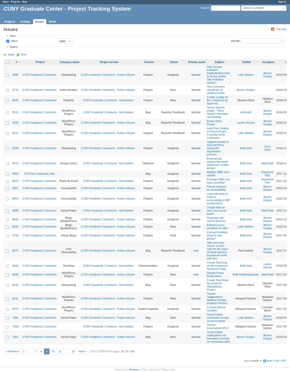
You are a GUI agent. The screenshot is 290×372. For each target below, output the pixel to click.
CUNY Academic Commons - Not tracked (108, 100)
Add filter (235, 40)
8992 (15, 173)
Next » (83, 351)
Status (14, 40)
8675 (15, 250)
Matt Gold (246, 148)
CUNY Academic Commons (39, 74)
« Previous (12, 351)
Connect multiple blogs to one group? (217, 235)
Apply (11, 54)
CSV (276, 360)
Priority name (196, 62)
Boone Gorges (267, 75)
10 (53, 351)
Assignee (268, 62)
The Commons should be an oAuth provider (216, 90)
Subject (219, 62)
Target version (109, 62)
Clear (24, 54)
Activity (25, 21)
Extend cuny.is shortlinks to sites (217, 227)
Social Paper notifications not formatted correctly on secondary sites (218, 337)
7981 (15, 317)
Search (205, 7)
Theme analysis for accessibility (216, 188)
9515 (15, 112)
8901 (15, 188)
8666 (15, 265)
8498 (15, 274)
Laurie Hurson (246, 122)
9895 (15, 74)
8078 (15, 309)
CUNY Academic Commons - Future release (108, 74)
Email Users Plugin (214, 123)
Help (24, 1)
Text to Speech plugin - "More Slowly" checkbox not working (217, 112)
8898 (15, 210)
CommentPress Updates (216, 309)
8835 (15, 226)
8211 (15, 298)
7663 (15, 337)
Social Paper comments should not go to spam (218, 318)
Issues (39, 21)
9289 (15, 122)
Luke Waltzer (246, 74)
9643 (15, 100)
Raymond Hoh (267, 174)
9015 (15, 163)
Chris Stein (267, 148)
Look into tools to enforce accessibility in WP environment (218, 198)
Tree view (281, 29)
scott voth (245, 112)
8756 (15, 235)
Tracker (149, 62)
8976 (15, 181)
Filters (13, 36)
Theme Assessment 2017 (218, 326)
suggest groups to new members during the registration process (218, 148)
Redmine (134, 369)
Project (40, 62)
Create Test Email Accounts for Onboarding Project (218, 285)
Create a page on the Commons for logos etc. (217, 100)
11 (59, 351)
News (52, 21)
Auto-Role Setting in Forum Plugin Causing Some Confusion (218, 133)
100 (132, 351)
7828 (15, 326)
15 (73, 351)
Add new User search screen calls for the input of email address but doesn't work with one (217, 250)
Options (14, 46)
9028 (15, 148)
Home (6, 1)
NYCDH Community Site (39, 173)
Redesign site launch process (216, 219)
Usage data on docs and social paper (216, 210)
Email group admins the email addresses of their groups (218, 163)
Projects (15, 1)
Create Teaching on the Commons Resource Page (217, 266)
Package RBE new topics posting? (218, 181)
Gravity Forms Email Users (215, 274)
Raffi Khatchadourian (246, 274)
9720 (15, 90)
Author (246, 62)
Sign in (282, 1)
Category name (70, 62)
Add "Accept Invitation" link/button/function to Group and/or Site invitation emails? (218, 74)
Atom (269, 360)
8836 (15, 219)
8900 (15, 198)
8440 (15, 285)
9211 (15, 133)
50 (127, 351)
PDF (283, 360)
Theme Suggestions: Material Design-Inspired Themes (217, 298)
